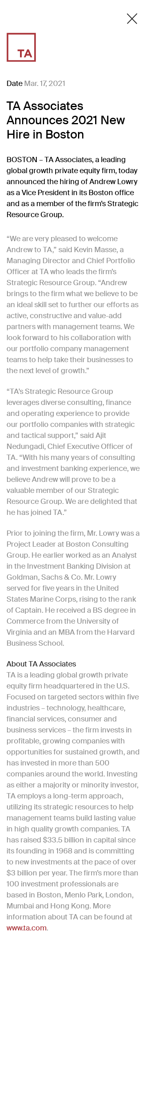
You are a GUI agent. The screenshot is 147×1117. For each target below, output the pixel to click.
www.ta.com (27, 928)
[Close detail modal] (132, 18)
